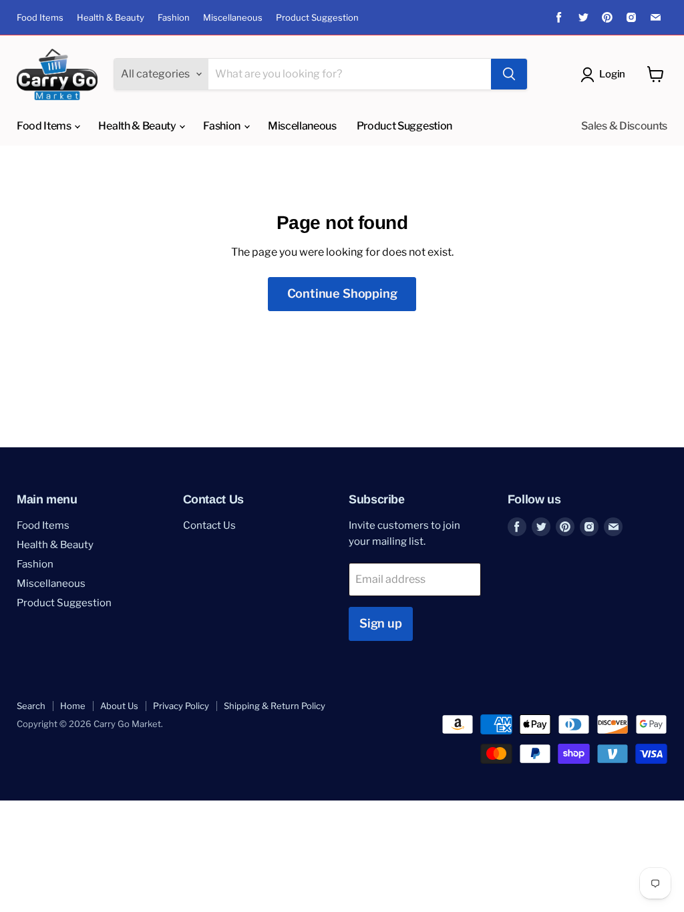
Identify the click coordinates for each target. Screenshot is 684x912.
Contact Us (209, 525)
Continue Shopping (342, 293)
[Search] (509, 74)
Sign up (380, 623)
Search (31, 705)
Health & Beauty (110, 18)
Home (73, 705)
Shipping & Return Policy (274, 705)
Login (612, 74)
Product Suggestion (317, 18)
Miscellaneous (233, 18)
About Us (119, 705)
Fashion (174, 18)
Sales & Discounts (624, 126)
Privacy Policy (181, 705)
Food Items (40, 18)
